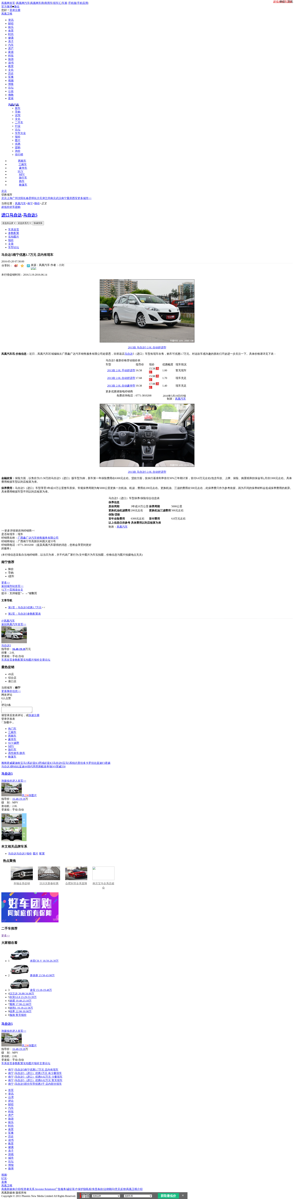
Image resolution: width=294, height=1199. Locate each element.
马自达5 (30, 215)
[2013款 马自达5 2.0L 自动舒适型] (147, 341)
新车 (17, 108)
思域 (41, 762)
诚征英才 (72, 1189)
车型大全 (20, 133)
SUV (20, 171)
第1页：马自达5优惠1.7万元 (25, 607)
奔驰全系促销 (22, 883)
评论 (11, 1100)
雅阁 (4, 762)
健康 (11, 37)
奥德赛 (34, 975)
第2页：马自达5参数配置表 (24, 613)
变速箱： (6, 656)
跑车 (21, 181)
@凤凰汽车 (8, 620)
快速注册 (34, 715)
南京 (53, 198)
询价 (17, 151)
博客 (11, 84)
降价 (37, 203)
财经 (11, 23)
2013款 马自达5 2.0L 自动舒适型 (147, 347)
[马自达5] (14, 642)
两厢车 (22, 160)
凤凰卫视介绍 (134, 1189)
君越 (107, 762)
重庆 (69, 198)
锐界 (12, 1011)
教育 (11, 66)
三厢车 (23, 164)
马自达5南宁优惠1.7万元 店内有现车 (36, 1069)
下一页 (8, 589)
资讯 (11, 19)
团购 (17, 147)
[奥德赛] (20, 975)
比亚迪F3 (99, 762)
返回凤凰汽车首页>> (13, 624)
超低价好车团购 (10, 207)
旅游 (11, 59)
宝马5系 (67, 762)
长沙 (36, 198)
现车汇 (57, 3)
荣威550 (61, 766)
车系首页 (13, 229)
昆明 (31, 198)
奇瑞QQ (51, 766)
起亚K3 (34, 762)
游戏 (11, 1154)
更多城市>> (85, 198)
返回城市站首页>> (12, 586)
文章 (11, 243)
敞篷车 (23, 184)
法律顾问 (108, 1189)
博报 (11, 1165)
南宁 (64, 198)
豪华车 (23, 167)
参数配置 (13, 233)
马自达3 (6, 766)
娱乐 (11, 27)
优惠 (17, 143)
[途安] (20, 990)
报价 (17, 136)
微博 (11, 1168)
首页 (11, 1090)
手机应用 (82, 3)
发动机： (6, 806)
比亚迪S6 (21, 766)
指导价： (6, 798)
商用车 (48, 3)
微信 (16, 6)
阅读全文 (17, 589)
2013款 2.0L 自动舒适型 (121, 378)
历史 (11, 73)
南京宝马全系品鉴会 (103, 885)
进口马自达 (11, 215)
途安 (32, 990)
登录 (12, 10)
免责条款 (97, 1189)
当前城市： (8, 687)
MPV (22, 174)
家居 (11, 52)
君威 (9, 762)
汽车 (11, 44)
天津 (42, 198)
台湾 (11, 1097)
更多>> (5, 582)
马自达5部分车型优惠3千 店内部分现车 (38, 1083)
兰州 (47, 198)
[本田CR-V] (20, 960)
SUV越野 (13, 742)
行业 (17, 126)
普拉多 (82, 762)
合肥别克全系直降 (76, 883)
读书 (11, 62)
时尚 (11, 34)
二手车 (19, 122)
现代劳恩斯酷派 (36, 766)
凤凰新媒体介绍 (10, 1189)
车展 (64, 3)
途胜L (13, 1007)
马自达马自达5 (17, 853)
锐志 (75, 762)
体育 (11, 30)
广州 (15, 198)
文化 (11, 69)
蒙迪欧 (16, 762)
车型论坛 (13, 247)
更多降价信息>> (11, 691)
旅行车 (23, 177)
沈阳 (20, 198)
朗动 (13, 766)
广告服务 (60, 1189)
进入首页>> (19, 780)
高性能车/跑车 (16, 753)
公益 (11, 91)
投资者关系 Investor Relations (38, 1189)
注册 (17, 10)
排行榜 (19, 154)
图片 (17, 140)
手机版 (72, 3)
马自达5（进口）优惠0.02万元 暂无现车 (38, 1080)
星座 (11, 98)
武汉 (58, 198)
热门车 (12, 728)
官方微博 (6, 6)
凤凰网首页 (8, 3)
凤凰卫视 (6, 13)
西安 (75, 198)
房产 (11, 48)
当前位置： (8, 203)
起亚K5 (48, 762)
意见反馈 (120, 1189)
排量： (5, 652)
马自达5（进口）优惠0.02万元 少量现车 (38, 1076)
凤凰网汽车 (23, 3)
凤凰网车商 (37, 3)
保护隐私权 (85, 1189)
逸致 (12, 1015)
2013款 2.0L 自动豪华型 (121, 385)
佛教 (11, 94)
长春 (26, 198)
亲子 (11, 41)
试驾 (17, 115)
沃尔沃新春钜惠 (49, 883)
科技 (11, 55)
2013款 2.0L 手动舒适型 (121, 370)
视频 (11, 80)
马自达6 (58, 762)
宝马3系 (25, 762)
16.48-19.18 (18, 798)
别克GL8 (15, 997)
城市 (11, 1157)
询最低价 (6, 780)
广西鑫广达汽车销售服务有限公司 (38, 537)
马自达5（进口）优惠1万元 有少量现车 (38, 1073)
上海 (9, 198)
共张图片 (29, 795)
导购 (17, 111)
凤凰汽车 (13, 104)
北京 (4, 191)
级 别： (6, 802)
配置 (42, 853)
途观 (12, 1000)
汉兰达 (14, 993)
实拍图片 (13, 236)
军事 (11, 77)
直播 (4, 1182)
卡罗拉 (90, 762)
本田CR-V (36, 960)
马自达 (129, 353)
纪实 (4, 1178)
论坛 (11, 87)
